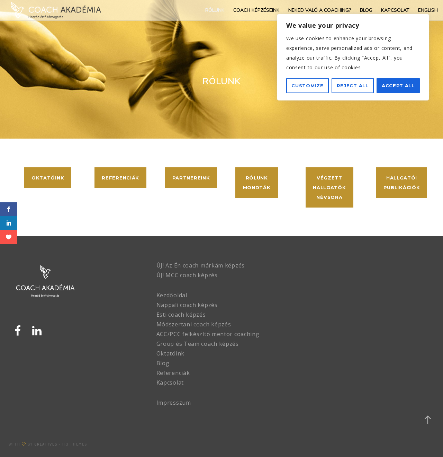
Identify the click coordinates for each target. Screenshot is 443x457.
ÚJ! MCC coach (176, 275)
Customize (307, 85)
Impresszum (173, 402)
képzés (207, 275)
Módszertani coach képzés (193, 324)
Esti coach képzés (181, 314)
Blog (163, 363)
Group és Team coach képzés (197, 344)
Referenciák (173, 373)
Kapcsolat (170, 382)
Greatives (45, 444)
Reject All (353, 85)
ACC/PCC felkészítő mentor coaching (208, 334)
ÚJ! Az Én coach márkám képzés (200, 265)
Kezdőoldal (171, 295)
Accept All (398, 85)
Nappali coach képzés (187, 305)
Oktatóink (170, 353)
